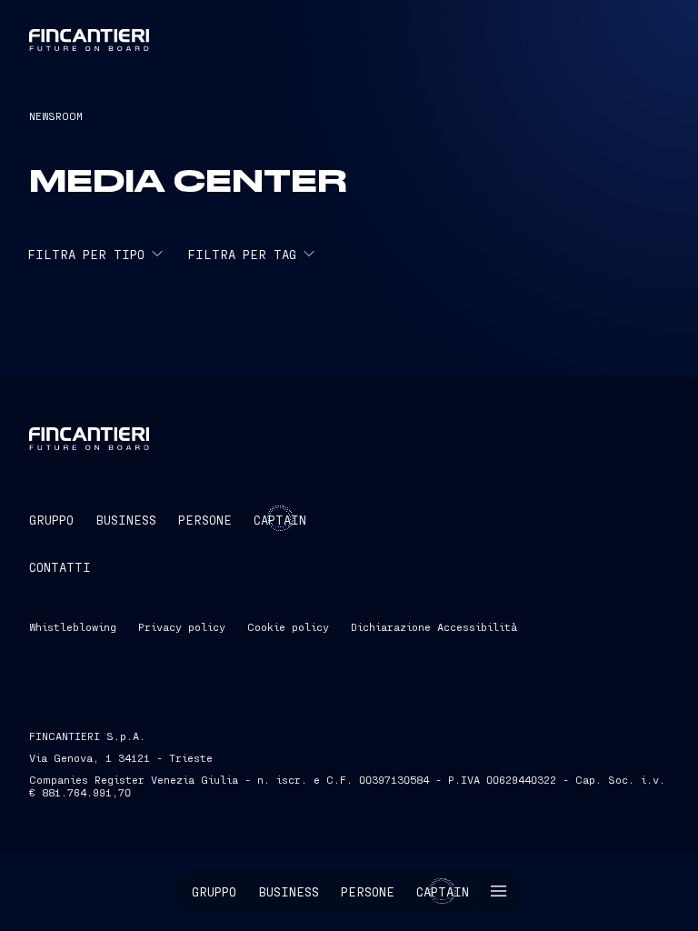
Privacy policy (181, 626)
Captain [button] (442, 891)
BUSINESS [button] (125, 519)
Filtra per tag (241, 254)
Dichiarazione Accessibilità (434, 626)
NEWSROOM (56, 115)
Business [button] (288, 891)
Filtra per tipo (86, 254)
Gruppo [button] (214, 891)
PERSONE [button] (205, 519)
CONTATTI (60, 567)
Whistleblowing (72, 626)
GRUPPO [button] (51, 519)
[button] (499, 891)
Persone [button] (367, 891)
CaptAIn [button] (280, 519)
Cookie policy (288, 626)
